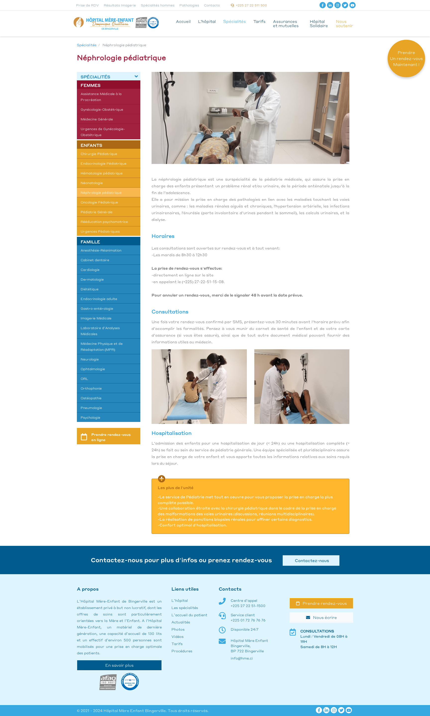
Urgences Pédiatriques (100, 231)
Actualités (180, 622)
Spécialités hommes (157, 5)
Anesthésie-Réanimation (101, 250)
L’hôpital (179, 600)
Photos (178, 629)
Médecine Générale (97, 119)
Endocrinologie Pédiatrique (103, 163)
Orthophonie (91, 388)
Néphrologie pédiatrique (101, 192)
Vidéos (177, 636)
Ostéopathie (91, 398)
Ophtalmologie (93, 369)
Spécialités (234, 21)
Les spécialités (184, 607)
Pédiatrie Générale (96, 212)
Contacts (212, 5)
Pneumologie (91, 408)
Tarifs (259, 21)
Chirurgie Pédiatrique (99, 154)
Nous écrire (323, 617)
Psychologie (90, 417)
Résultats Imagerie (120, 5)
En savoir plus (119, 665)
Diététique (90, 289)
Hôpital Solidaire (319, 23)
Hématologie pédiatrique (102, 173)
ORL (84, 378)
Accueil (183, 21)
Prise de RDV (87, 5)
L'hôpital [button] (207, 21)
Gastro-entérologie (97, 308)
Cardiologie (90, 269)
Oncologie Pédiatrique (99, 202)
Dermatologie (92, 279)
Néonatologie (92, 183)
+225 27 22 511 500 (250, 5)
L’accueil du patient (189, 615)
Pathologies (189, 5)
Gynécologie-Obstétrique (102, 109)
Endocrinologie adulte (99, 299)
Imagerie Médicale (96, 318)
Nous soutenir (344, 23)
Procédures (181, 651)
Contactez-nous (311, 560)
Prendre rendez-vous (323, 603)
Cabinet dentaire (95, 260)
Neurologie (90, 359)
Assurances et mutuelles (286, 23)
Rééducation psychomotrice (104, 221)
